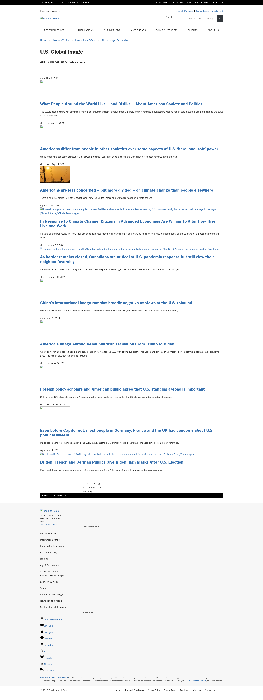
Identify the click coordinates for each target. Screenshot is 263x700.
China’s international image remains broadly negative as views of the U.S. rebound (116, 302)
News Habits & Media (51, 600)
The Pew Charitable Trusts (195, 680)
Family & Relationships (52, 575)
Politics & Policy (48, 533)
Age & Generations (49, 565)
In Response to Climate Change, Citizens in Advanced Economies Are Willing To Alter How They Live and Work (128, 223)
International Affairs (50, 539)
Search (169, 17)
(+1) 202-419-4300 (48, 524)
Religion (44, 558)
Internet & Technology (51, 594)
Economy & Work (49, 581)
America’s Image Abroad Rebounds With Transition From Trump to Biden (107, 343)
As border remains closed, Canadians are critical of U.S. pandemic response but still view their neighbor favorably (127, 259)
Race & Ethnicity (48, 552)
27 (101, 487)
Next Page (90, 491)
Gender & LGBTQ (49, 571)
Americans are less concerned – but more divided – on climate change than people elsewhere (126, 190)
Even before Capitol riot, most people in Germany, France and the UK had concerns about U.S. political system (127, 433)
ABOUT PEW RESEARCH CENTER (54, 678)
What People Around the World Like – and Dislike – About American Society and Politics (121, 103)
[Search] (220, 18)
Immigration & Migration (52, 546)
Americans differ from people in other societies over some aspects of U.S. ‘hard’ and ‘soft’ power (129, 148)
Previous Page (92, 483)
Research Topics (54, 30)
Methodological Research (53, 607)
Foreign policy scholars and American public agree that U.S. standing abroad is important (122, 389)
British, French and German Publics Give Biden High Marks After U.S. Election (111, 462)
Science (44, 588)
